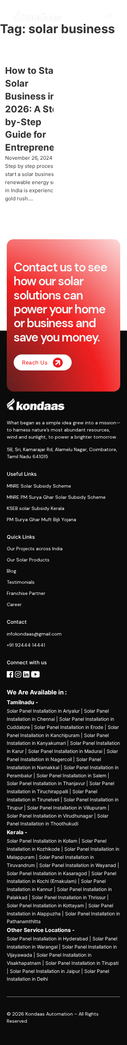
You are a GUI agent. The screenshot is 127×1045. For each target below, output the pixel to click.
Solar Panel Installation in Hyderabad (47, 938)
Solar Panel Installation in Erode (68, 727)
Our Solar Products (28, 560)
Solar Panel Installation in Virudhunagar (50, 816)
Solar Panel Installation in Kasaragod (47, 873)
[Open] (109, 16)
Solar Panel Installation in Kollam (42, 841)
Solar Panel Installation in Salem (71, 775)
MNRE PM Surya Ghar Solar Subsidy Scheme (56, 497)
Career (14, 604)
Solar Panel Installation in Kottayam (45, 905)
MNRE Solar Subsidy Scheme (39, 486)
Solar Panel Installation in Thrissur (69, 897)
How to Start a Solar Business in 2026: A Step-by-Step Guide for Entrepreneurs (37, 109)
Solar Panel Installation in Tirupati (82, 963)
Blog (11, 571)
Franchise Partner (26, 593)
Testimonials (21, 582)
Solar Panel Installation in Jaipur (45, 971)
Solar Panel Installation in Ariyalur (43, 711)
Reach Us (34, 362)
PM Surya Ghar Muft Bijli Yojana (41, 519)
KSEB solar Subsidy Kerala (35, 508)
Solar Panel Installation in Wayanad (77, 865)
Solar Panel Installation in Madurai (65, 751)
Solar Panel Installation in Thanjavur (46, 783)
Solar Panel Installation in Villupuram (66, 807)
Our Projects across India (35, 549)
